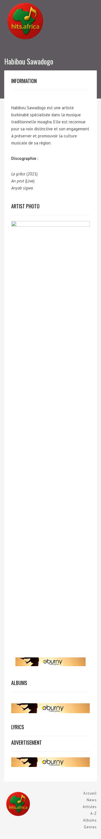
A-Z (93, 813)
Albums (90, 820)
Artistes (90, 806)
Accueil (90, 793)
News (92, 800)
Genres (90, 827)
